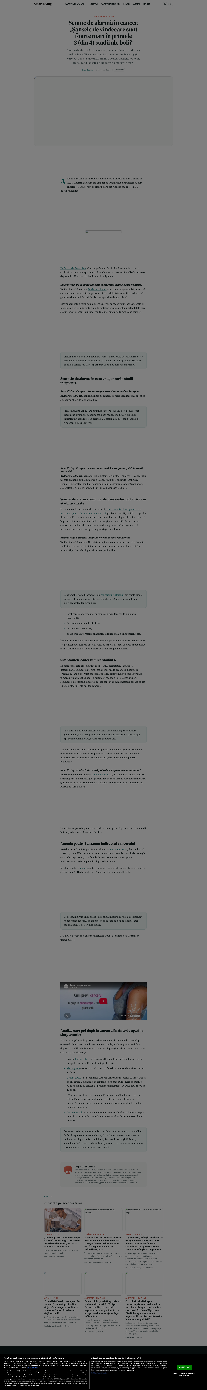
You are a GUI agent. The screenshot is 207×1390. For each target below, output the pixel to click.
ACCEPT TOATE (185, 1367)
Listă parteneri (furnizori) (100, 1373)
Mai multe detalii (32, 1367)
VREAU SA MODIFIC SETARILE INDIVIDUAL (184, 1374)
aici (41, 1379)
